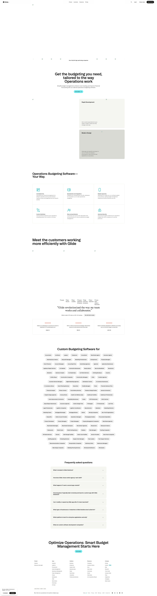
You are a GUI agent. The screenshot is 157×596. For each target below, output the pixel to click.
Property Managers (105, 359)
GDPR (41, 588)
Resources (81, 2)
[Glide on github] (122, 592)
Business (71, 563)
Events (88, 573)
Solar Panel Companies (108, 434)
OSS (96, 592)
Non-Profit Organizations (108, 412)
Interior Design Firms (78, 403)
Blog (106, 567)
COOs (93, 377)
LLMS (103, 592)
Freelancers (74, 355)
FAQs (106, 575)
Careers (106, 565)
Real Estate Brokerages (52, 425)
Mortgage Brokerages (60, 412)
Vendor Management (56, 569)
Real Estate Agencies (107, 421)
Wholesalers (102, 447)
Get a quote (41, 40)
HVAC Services (104, 399)
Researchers (94, 425)
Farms (95, 386)
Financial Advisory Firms (106, 386)
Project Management (56, 573)
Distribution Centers (87, 381)
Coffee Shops (53, 377)
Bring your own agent (38, 565)
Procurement (54, 567)
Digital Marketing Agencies (72, 381)
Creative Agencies (102, 377)
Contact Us (107, 592)
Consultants (84, 355)
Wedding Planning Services (74, 447)
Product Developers (49, 421)
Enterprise (72, 565)
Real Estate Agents (95, 355)
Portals (53, 575)
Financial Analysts (51, 390)
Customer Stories (90, 565)
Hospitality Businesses (73, 399)
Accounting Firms (72, 364)
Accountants (48, 355)
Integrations (107, 577)
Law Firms (110, 403)
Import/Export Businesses (50, 403)
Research (107, 569)
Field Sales (54, 582)
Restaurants (50, 430)
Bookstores (111, 368)
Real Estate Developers (67, 425)
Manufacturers (88, 408)
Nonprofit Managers (66, 359)
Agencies (96, 364)
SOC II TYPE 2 (37, 588)
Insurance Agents (108, 355)
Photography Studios (90, 416)
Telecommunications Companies (57, 443)
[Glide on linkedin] (119, 592)
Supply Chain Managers (78, 438)
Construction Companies (67, 377)
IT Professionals (100, 403)
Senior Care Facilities (82, 434)
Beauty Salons (87, 368)
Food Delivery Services (75, 390)
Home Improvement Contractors (56, 399)
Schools (57, 434)
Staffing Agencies (52, 438)
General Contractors (105, 390)
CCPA (45, 588)
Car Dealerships (72, 372)
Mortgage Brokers (73, 412)
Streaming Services (64, 438)
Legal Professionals (47, 408)
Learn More (8, 590)
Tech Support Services (103, 438)
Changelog (107, 578)
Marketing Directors (109, 408)
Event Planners (47, 364)
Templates (89, 563)
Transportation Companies (75, 443)
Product (70, 2)
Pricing (86, 2)
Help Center (89, 569)
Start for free (150, 2)
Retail (71, 571)
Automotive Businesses (74, 368)
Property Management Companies (91, 421)
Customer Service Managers (55, 381)
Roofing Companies (105, 430)
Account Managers (59, 364)
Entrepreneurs (94, 359)
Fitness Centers (63, 390)
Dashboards (54, 577)
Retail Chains (60, 430)
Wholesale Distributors (89, 447)
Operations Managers (76, 416)
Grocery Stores (63, 394)
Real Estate (72, 573)
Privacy (92, 592)
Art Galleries (62, 368)
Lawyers (66, 355)
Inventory (54, 563)
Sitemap (99, 592)
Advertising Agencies (85, 364)
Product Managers (62, 421)
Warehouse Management (57, 571)
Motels (83, 412)
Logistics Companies (61, 408)
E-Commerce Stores (49, 386)
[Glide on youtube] (112, 592)
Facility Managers (86, 386)
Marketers (98, 408)
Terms (89, 592)
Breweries (49, 372)
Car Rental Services (84, 372)
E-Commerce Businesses (102, 381)
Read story (37, 282)
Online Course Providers (61, 416)
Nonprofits (49, 416)
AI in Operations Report (92, 577)
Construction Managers (82, 377)
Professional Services (74, 577)
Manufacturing (72, 569)
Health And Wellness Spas (77, 394)
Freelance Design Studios (91, 390)
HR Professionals (93, 399)
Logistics (54, 565)
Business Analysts (60, 372)
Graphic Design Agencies (50, 394)
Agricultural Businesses (107, 364)
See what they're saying (89, 315)
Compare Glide (108, 573)
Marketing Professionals (81, 359)
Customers (76, 2)
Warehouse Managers (102, 443)
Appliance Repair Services (49, 368)
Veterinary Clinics (89, 443)
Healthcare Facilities (92, 394)
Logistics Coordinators (75, 408)
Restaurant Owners (105, 425)
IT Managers (90, 403)
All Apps (54, 584)
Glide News (89, 575)
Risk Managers (92, 430)
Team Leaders (91, 438)
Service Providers (95, 434)
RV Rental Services (47, 434)
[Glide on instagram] (114, 592)
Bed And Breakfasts (99, 368)
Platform (36, 563)
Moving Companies (93, 412)
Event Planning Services (63, 386)
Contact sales (142, 2)
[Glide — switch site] (6, 2)
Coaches (108, 372)
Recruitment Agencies (82, 425)
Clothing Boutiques (97, 372)
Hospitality (72, 575)
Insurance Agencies (64, 403)
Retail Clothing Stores (72, 430)
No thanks (5, 593)
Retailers (83, 430)
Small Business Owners (52, 359)
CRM (53, 578)
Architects (57, 355)
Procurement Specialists (104, 416)
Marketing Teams (47, 412)
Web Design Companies (58, 447)
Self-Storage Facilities (68, 434)
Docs (88, 567)
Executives (75, 386)
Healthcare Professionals (106, 394)
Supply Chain (72, 567)
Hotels (83, 399)
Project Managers (75, 421)
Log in (135, 2)
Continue (12, 593)
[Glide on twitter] (117, 592)
